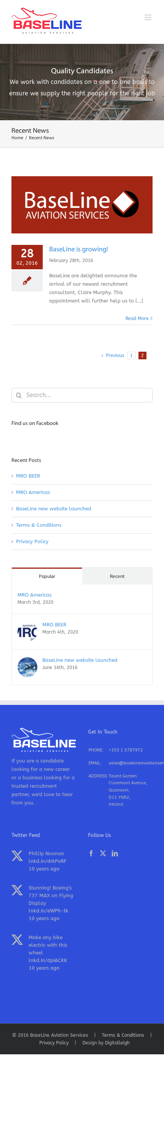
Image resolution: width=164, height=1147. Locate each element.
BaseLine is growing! (78, 249)
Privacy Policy (32, 541)
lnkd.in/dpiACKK (48, 960)
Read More (137, 318)
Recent (117, 576)
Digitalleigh (117, 1043)
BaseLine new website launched (53, 509)
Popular (47, 576)
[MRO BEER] (27, 626)
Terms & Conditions (38, 525)
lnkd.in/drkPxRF (47, 861)
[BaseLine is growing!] (82, 204)
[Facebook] (91, 853)
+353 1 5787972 (126, 750)
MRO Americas (33, 492)
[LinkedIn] (115, 853)
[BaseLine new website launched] (27, 661)
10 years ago (44, 869)
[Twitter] (103, 853)
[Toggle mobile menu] (149, 17)
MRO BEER (28, 476)
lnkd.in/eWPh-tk (48, 911)
